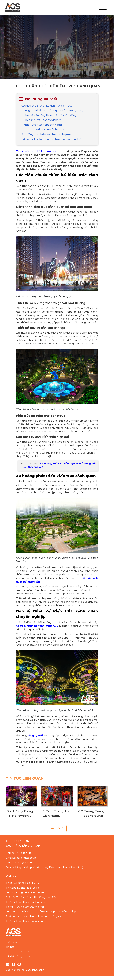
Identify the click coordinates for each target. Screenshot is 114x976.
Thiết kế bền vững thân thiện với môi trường (50, 115)
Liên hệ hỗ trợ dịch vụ (19, 956)
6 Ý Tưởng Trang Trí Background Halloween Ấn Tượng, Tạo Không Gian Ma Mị (92, 813)
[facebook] (13, 964)
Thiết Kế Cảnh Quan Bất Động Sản (26, 902)
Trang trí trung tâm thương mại (25, 906)
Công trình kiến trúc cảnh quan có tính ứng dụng (54, 110)
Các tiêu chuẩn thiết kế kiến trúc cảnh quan (47, 105)
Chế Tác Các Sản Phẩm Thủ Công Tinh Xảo (31, 897)
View (21, 796)
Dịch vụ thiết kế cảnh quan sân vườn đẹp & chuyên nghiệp (41, 911)
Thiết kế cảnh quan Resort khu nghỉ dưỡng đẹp (34, 916)
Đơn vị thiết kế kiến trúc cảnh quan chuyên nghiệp (52, 139)
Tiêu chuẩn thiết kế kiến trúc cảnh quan (41, 151)
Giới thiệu (11, 942)
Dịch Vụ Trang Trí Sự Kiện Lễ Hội (25, 892)
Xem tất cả (57, 828)
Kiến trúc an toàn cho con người (43, 124)
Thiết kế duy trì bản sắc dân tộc (42, 120)
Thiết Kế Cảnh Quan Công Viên (24, 921)
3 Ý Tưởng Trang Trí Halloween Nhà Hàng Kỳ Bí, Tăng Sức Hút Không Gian (20, 813)
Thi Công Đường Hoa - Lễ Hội (23, 887)
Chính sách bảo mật (17, 951)
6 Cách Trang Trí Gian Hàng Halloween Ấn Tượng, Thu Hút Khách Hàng (56, 813)
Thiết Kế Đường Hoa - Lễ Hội (22, 883)
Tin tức (10, 946)
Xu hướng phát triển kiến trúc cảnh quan (46, 134)
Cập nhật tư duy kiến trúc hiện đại (44, 129)
